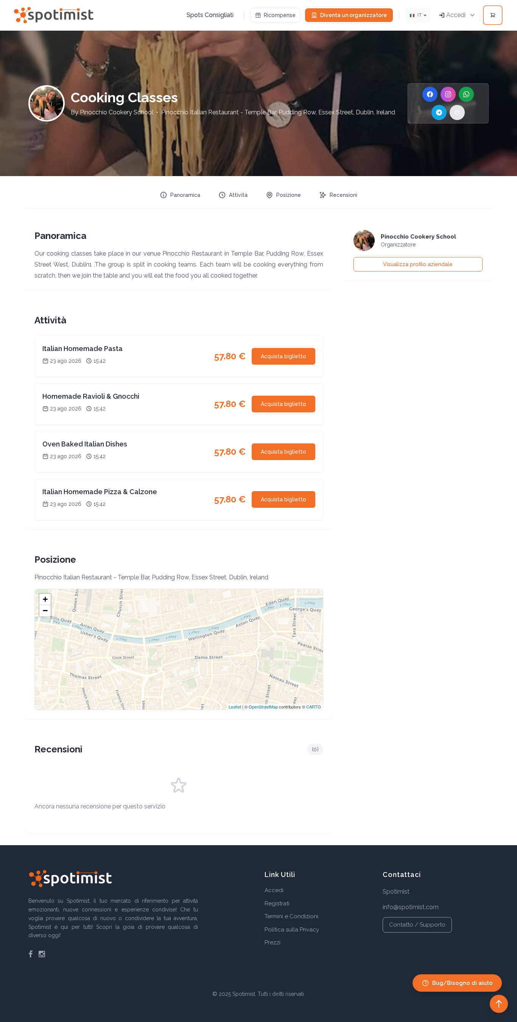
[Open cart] (493, 15)
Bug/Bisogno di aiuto (462, 983)
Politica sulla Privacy (292, 929)
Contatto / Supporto (417, 924)
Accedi (274, 890)
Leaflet (235, 707)
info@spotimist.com (411, 907)
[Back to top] (499, 1004)
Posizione (288, 195)
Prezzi (272, 942)
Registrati (277, 903)
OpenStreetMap (263, 707)
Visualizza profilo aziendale (418, 264)
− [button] (45, 610)
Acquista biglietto (283, 356)
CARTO (313, 707)
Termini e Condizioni (291, 916)
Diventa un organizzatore (353, 15)
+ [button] (45, 599)
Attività (238, 195)
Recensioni (343, 195)
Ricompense (280, 15)
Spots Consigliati (210, 15)
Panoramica (185, 195)
